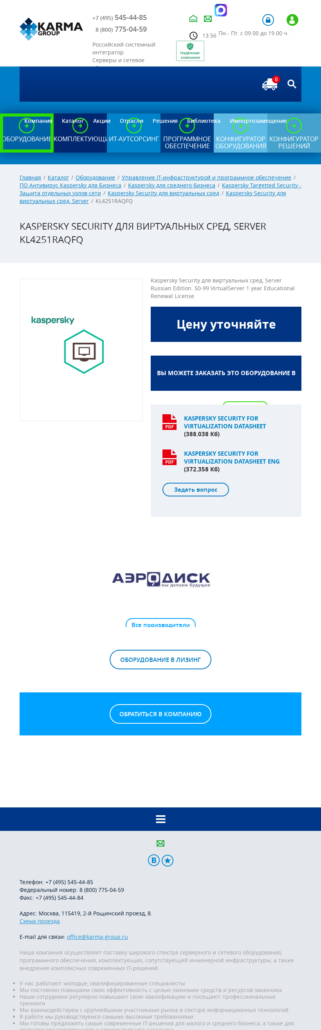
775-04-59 (121, 28)
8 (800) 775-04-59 (101, 889)
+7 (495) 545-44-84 (59, 897)
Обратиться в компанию (160, 714)
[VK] (154, 860)
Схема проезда (40, 921)
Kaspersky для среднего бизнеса (171, 185)
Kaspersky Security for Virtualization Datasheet (225, 422)
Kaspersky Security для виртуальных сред (163, 193)
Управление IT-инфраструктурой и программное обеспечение (206, 177)
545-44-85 (119, 17)
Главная (30, 177)
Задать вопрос (195, 489)
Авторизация (268, 20)
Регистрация (292, 20)
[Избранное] (167, 860)
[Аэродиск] (160, 579)
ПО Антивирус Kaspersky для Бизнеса (70, 185)
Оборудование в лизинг (160, 660)
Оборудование (95, 177)
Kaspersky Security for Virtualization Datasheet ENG (232, 457)
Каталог (58, 177)
